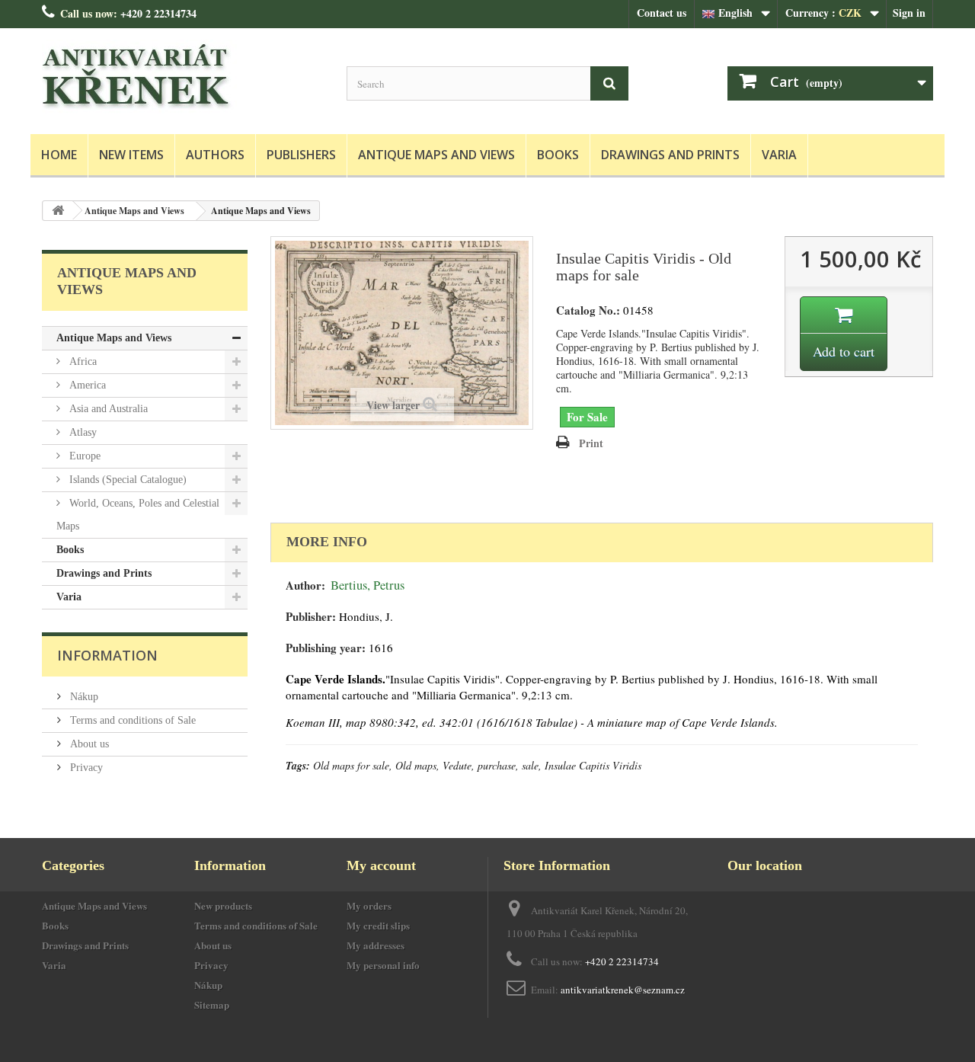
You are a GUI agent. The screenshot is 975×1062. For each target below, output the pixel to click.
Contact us (661, 13)
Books (558, 154)
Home (59, 154)
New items (131, 154)
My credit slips (378, 925)
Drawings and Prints (670, 154)
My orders (369, 905)
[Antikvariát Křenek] (183, 77)
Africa (81, 361)
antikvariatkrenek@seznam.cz (623, 989)
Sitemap (211, 1004)
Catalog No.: (588, 310)
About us (88, 744)
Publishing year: (326, 648)
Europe (83, 456)
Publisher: (311, 617)
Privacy (85, 767)
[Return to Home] (57, 210)
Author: (305, 585)
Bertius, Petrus (367, 585)
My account (381, 865)
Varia (779, 154)
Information (107, 655)
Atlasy (81, 432)
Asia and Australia (107, 408)
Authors (215, 154)
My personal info (383, 965)
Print (591, 443)
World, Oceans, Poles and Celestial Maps (137, 514)
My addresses (375, 945)
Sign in (909, 13)
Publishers (301, 154)
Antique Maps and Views (436, 154)
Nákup (82, 696)
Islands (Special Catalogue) (126, 479)
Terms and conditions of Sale (131, 720)
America (86, 385)
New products (223, 905)
